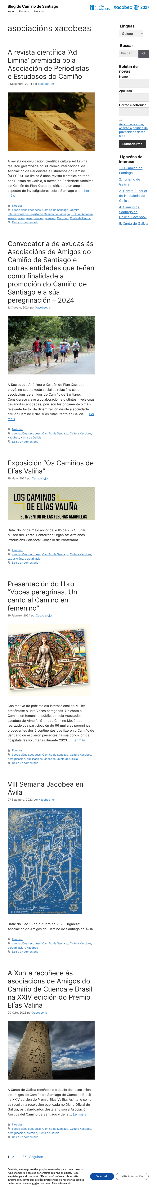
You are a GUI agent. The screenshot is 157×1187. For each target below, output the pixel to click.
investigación (16, 218)
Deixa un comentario (25, 222)
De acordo (102, 1176)
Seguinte (38, 1157)
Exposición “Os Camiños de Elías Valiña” (51, 467)
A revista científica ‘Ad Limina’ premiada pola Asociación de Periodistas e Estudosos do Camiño (48, 64)
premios (50, 218)
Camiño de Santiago (55, 209)
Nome (123, 76)
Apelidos (125, 91)
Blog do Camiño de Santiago (33, 6)
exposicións (15, 558)
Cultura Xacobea (82, 214)
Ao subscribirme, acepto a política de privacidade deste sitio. (133, 130)
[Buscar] (143, 54)
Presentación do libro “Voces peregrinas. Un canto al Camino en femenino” (42, 596)
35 (24, 1157)
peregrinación (34, 218)
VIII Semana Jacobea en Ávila (45, 788)
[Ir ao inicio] (131, 7)
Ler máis (79, 740)
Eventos (24, 11)
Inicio (11, 11)
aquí (34, 1183)
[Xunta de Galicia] (100, 7)
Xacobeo (63, 218)
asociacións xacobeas (26, 209)
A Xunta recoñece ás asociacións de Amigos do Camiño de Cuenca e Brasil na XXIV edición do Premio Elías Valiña (50, 989)
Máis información (132, 1176)
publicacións (35, 758)
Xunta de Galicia (80, 218)
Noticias (39, 11)
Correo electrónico (132, 105)
